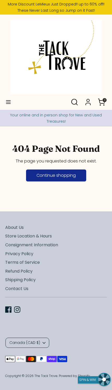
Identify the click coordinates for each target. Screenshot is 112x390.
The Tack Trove (46, 376)
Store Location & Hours (28, 236)
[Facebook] (8, 309)
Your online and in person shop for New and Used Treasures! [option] (56, 118)
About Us (14, 227)
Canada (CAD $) (24, 342)
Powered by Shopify (74, 376)
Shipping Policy (20, 280)
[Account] (88, 100)
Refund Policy (19, 271)
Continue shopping (56, 175)
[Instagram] (17, 309)
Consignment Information (31, 245)
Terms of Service (22, 262)
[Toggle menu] (8, 102)
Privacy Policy (19, 254)
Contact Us (16, 289)
